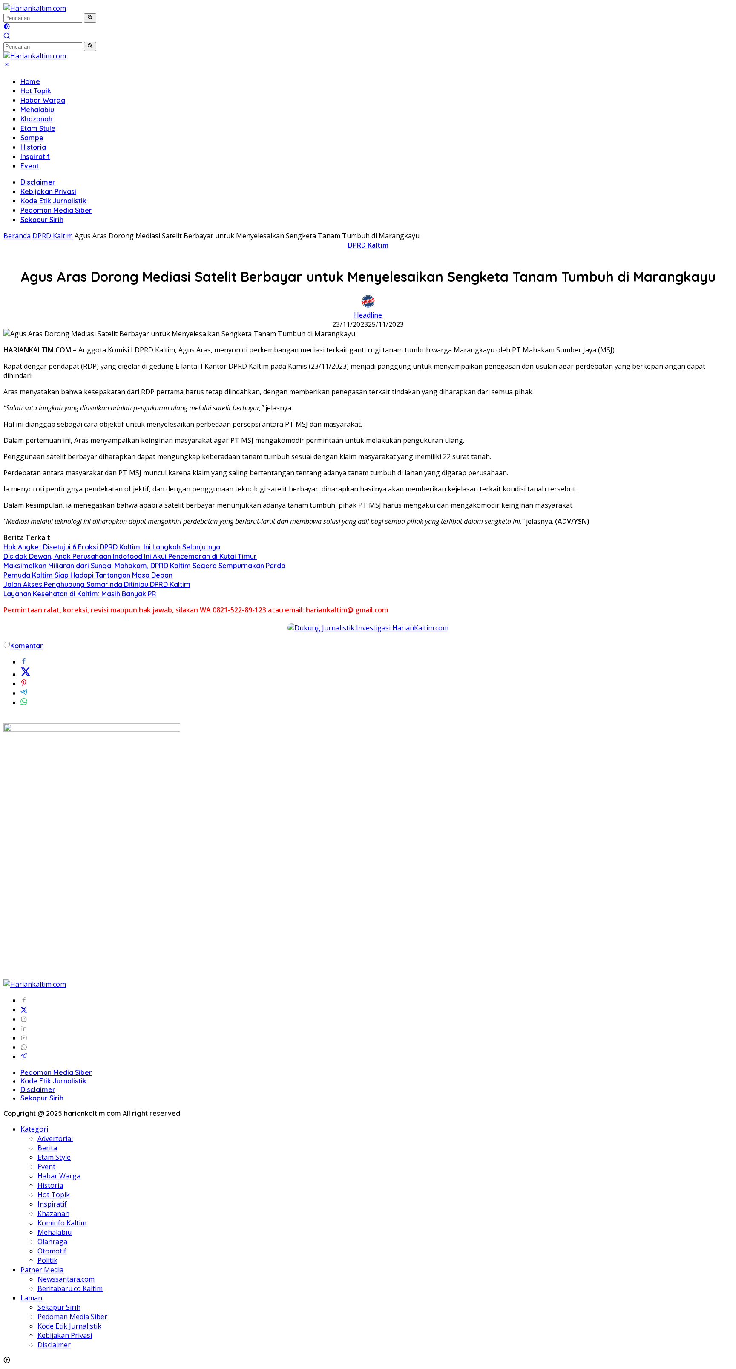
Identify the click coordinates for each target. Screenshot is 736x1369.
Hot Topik (35, 91)
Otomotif (51, 1251)
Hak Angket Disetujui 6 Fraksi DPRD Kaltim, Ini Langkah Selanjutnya (111, 547)
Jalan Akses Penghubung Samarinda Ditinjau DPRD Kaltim (96, 584)
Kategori (34, 1129)
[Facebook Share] (23, 662)
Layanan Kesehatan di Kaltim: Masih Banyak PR (79, 593)
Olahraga (52, 1241)
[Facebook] (23, 1000)
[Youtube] (23, 1038)
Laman (31, 1298)
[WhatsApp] (23, 1047)
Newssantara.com (66, 1279)
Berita (47, 1147)
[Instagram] (23, 1019)
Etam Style (37, 128)
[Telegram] (23, 1056)
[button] (90, 18)
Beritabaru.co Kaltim (70, 1288)
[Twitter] (23, 1009)
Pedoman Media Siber (56, 210)
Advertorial (55, 1138)
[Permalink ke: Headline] (368, 305)
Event (29, 166)
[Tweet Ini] (25, 674)
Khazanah (36, 119)
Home (30, 81)
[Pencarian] (6, 36)
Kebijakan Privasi (48, 191)
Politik (47, 1260)
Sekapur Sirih (41, 219)
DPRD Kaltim (368, 245)
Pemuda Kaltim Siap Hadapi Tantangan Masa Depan (87, 575)
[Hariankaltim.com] (34, 8)
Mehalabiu (37, 109)
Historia (33, 147)
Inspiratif (35, 156)
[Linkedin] (23, 1028)
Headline (368, 315)
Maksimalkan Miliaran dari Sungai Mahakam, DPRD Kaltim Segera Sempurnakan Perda (144, 565)
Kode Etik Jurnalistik (53, 200)
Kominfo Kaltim (61, 1222)
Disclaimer (37, 182)
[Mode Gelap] (6, 27)
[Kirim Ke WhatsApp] (23, 702)
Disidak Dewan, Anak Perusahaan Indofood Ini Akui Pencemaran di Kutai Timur (130, 556)
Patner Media (41, 1269)
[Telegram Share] (23, 693)
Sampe (31, 137)
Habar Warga (42, 100)
